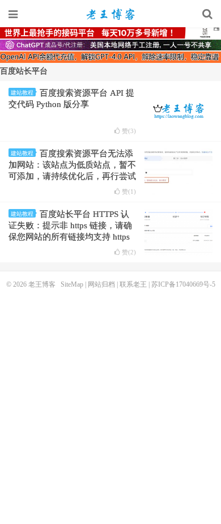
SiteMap (72, 284)
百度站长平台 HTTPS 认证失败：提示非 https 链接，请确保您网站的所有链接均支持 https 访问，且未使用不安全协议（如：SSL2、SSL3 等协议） (72, 237)
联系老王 (133, 284)
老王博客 (111, 14)
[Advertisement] (110, 405)
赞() (129, 131)
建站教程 (22, 93)
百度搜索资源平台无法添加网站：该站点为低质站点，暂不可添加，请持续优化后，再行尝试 (72, 165)
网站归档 (101, 284)
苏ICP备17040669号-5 (183, 284)
